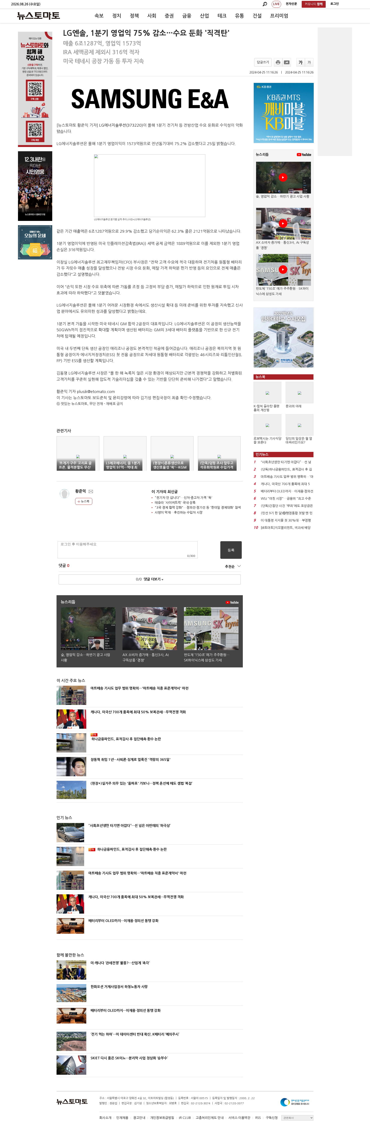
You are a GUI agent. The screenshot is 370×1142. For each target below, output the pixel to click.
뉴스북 (84, 501)
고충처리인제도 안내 (210, 1117)
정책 (134, 15)
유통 (239, 15)
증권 (169, 15)
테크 (222, 15)
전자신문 (291, 3)
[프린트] (278, 62)
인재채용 (122, 1117)
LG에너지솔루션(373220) (121, 125)
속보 (99, 15)
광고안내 (139, 1117)
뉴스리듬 (262, 154)
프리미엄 (279, 15)
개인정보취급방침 (162, 1117)
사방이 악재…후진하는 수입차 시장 (179, 512)
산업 (204, 15)
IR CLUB (185, 1117)
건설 (257, 15)
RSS (258, 1117)
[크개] (300, 62)
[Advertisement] (335, 91)
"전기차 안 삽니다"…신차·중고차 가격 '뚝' (183, 497)
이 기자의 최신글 (165, 492)
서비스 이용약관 (239, 1117)
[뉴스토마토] (38, 15)
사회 (151, 15)
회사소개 (105, 1117)
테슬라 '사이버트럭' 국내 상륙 (175, 502)
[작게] (309, 62)
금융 (186, 15)
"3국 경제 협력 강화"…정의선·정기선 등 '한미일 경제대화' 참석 (198, 507)
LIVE (276, 4)
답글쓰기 (263, 62)
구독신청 (272, 1117)
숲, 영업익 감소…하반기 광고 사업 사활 (282, 196)
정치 (116, 15)
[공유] (286, 62)
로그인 (334, 3)
